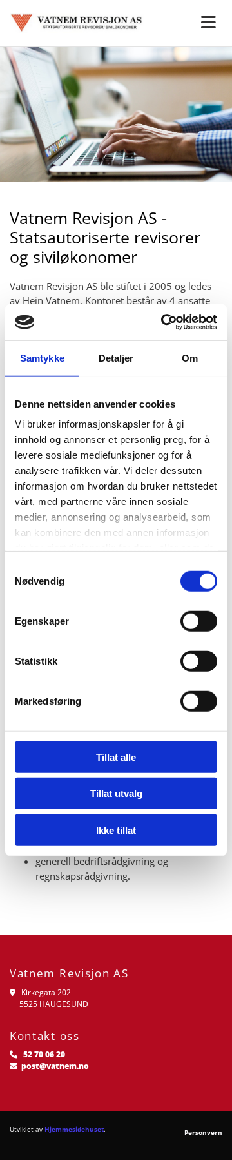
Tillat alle (116, 756)
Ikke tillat (116, 829)
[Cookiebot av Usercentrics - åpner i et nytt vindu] (163, 322)
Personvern (203, 1132)
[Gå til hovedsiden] (77, 23)
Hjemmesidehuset (74, 1129)
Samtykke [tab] (42, 357)
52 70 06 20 (44, 1054)
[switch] (198, 620)
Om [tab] (190, 357)
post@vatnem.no (55, 1066)
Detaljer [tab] (116, 357)
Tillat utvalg (116, 793)
